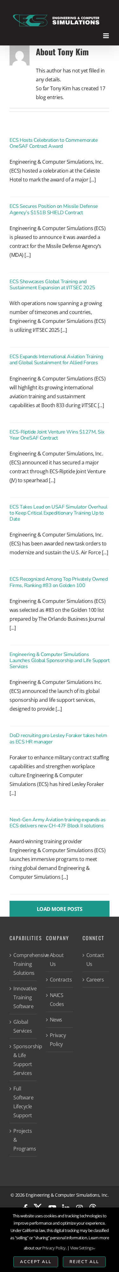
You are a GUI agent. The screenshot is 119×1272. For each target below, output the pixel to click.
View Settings (81, 1248)
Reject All (84, 1262)
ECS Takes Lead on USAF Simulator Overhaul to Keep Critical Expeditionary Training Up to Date (59, 513)
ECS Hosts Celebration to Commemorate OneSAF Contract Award (54, 143)
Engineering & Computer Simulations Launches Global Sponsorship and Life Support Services (59, 660)
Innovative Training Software (23, 997)
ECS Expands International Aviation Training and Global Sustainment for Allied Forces (56, 359)
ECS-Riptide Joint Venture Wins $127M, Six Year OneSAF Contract (57, 434)
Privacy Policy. (54, 1248)
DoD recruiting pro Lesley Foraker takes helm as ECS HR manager (58, 738)
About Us (57, 960)
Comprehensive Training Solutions (23, 964)
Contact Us (95, 960)
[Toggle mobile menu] (106, 35)
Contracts (60, 979)
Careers (95, 979)
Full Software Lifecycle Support (23, 1102)
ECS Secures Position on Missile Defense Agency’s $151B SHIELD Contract (54, 209)
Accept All (35, 1262)
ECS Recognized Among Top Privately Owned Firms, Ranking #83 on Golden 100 (59, 582)
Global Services (22, 1026)
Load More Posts (60, 909)
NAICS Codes (57, 1000)
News (56, 1019)
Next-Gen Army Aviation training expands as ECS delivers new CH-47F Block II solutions (57, 822)
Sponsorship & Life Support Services (23, 1060)
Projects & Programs (23, 1139)
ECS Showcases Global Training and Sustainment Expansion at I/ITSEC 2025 (52, 284)
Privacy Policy (58, 1040)
